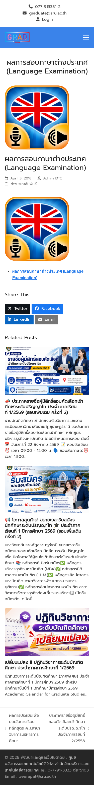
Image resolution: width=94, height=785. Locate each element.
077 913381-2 (47, 7)
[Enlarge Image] (37, 117)
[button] (86, 37)
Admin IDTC (52, 178)
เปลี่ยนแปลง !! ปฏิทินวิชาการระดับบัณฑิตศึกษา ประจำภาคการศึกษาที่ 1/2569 (44, 665)
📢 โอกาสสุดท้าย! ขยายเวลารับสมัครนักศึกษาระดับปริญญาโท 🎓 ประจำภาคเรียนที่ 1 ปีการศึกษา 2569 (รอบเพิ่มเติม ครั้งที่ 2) (43, 528)
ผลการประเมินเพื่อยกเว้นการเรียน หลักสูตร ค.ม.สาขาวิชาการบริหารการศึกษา (22, 728)
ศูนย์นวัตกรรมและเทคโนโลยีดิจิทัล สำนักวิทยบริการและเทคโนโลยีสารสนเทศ (46, 764)
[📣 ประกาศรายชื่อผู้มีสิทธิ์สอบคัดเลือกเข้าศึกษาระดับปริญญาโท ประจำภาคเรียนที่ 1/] (47, 371)
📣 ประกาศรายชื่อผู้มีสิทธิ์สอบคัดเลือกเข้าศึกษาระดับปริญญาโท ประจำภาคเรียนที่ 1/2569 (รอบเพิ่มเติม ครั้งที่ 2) (44, 407)
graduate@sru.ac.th (48, 13)
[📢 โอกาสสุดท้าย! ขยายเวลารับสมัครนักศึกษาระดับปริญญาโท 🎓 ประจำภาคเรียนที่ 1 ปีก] (47, 489)
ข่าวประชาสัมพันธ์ (24, 184)
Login (47, 19)
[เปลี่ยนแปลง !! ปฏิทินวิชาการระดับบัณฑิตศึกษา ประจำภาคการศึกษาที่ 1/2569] (47, 632)
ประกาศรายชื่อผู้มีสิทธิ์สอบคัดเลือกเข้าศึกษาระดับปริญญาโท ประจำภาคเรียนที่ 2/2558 (66, 728)
